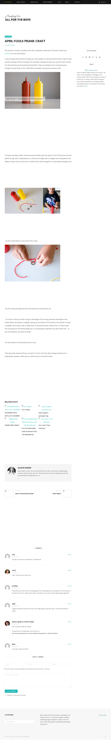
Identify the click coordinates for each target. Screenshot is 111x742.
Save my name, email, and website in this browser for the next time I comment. (27, 669)
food (59, 2)
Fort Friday (57, 494)
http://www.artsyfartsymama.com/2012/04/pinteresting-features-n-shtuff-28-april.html (35, 633)
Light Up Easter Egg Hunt (24, 494)
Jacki (14, 570)
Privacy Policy (102, 715)
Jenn (13, 604)
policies (7, 53)
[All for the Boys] (18, 18)
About (67, 2)
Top (105, 736)
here (86, 86)
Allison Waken (10, 45)
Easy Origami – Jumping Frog (44, 414)
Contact (77, 2)
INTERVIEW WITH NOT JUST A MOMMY (12, 414)
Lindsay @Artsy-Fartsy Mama (23, 622)
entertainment (47, 2)
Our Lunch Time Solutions (44, 426)
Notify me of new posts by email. (16, 695)
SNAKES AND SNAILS (12, 425)
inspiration (34, 2)
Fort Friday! (26, 410)
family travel (21, 2)
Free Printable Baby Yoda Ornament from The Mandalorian (29, 431)
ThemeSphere (25, 736)
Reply (70, 554)
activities (8, 2)
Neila (13, 644)
